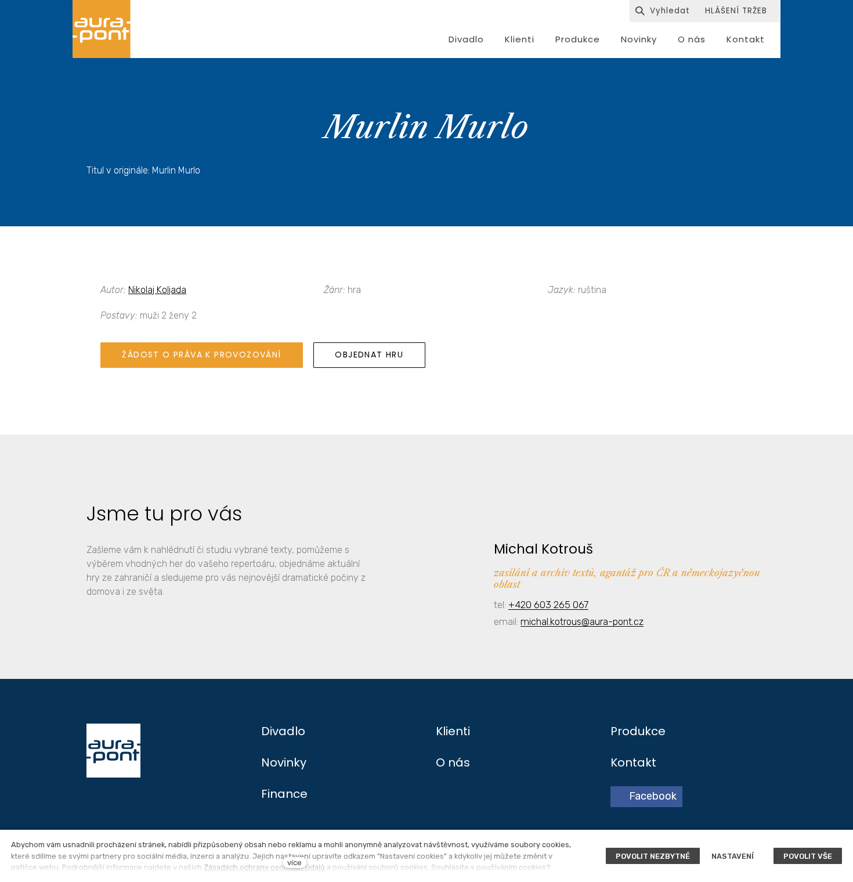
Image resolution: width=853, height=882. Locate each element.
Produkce (638, 731)
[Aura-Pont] (102, 29)
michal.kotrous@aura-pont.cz (582, 621)
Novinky (283, 762)
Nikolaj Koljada (157, 289)
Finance (284, 794)
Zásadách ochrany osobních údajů (264, 867)
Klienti (453, 731)
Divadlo (283, 731)
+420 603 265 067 (548, 604)
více (294, 862)
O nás (453, 762)
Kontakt (633, 762)
